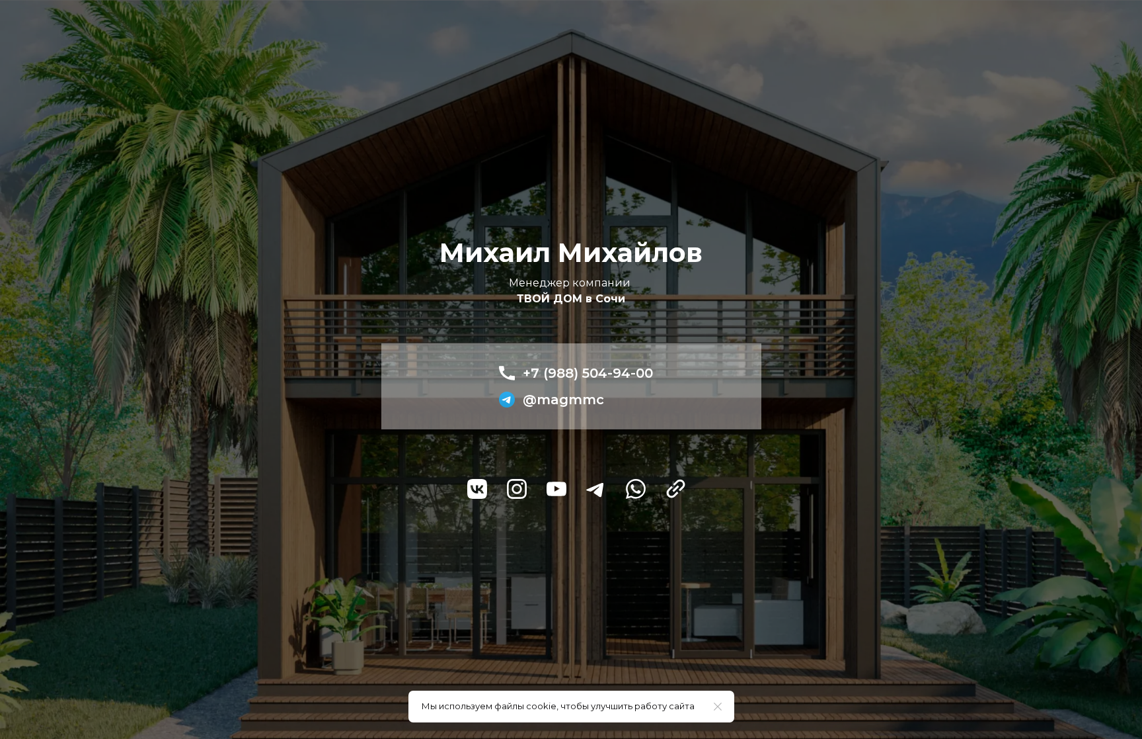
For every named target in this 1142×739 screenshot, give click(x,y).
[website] (675, 489)
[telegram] (596, 489)
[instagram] (517, 489)
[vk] (477, 489)
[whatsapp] (636, 489)
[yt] (556, 489)
